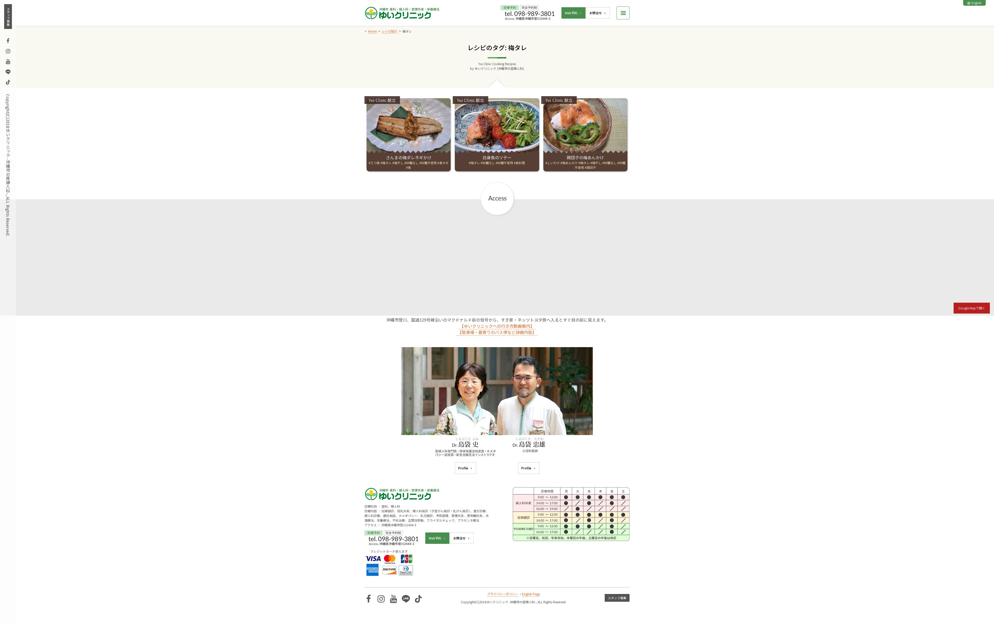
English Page (531, 594)
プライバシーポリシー (502, 594)
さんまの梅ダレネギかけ (409, 157)
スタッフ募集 (8, 16)
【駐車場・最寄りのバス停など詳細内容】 (497, 332)
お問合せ (595, 13)
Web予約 (571, 13)
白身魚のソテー (497, 157)
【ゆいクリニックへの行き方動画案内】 (497, 326)
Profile (463, 468)
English (976, 3)
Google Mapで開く (971, 308)
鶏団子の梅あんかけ (585, 157)
